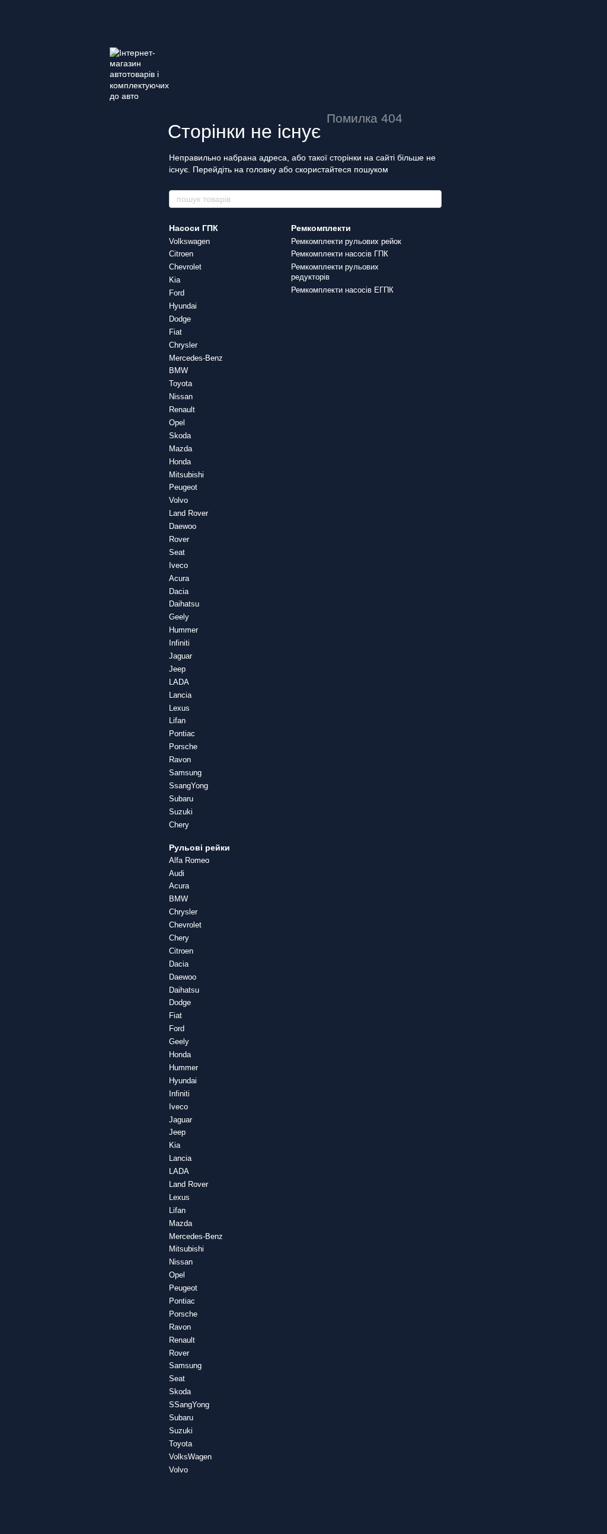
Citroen (181, 253)
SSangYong (189, 1404)
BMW (178, 370)
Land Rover (188, 513)
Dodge (180, 318)
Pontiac (182, 733)
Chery (179, 824)
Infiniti (179, 642)
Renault (182, 409)
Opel (177, 422)
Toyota (180, 383)
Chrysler (183, 345)
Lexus (179, 708)
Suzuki (181, 811)
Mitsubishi (186, 474)
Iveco (178, 565)
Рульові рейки (199, 847)
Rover (179, 539)
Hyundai (183, 305)
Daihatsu (184, 603)
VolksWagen (190, 1456)
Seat (177, 552)
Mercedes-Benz (196, 358)
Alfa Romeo (189, 860)
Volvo (178, 500)
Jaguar (180, 656)
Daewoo (182, 526)
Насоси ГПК (193, 228)
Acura (179, 578)
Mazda (180, 448)
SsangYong (188, 785)
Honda (180, 461)
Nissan (181, 396)
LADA (179, 682)
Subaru (181, 798)
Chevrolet (185, 266)
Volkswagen (189, 241)
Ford (176, 292)
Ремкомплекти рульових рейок (346, 241)
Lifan (177, 720)
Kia (174, 279)
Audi (176, 873)
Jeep (177, 669)
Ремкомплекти (321, 228)
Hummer (183, 629)
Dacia (179, 591)
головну (261, 169)
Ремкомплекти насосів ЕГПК (342, 289)
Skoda (180, 435)
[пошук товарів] (432, 199)
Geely (179, 616)
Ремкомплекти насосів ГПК (339, 253)
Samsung (185, 772)
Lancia (180, 695)
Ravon (180, 759)
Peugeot (183, 487)
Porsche (183, 746)
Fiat (175, 332)
